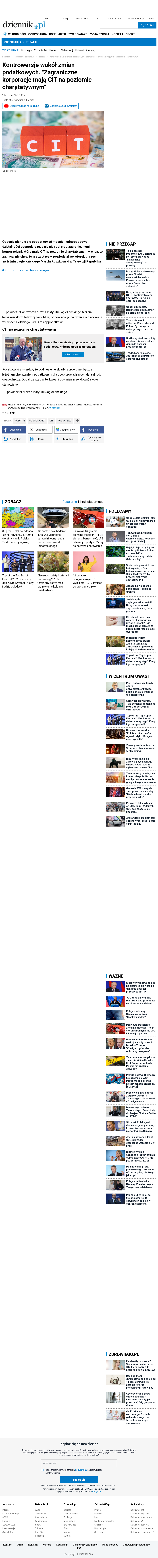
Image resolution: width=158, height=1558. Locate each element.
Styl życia (99, 1532)
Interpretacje (8, 1528)
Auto (37, 1510)
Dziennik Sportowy (85, 50)
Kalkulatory (137, 1504)
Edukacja (68, 1517)
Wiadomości (41, 1521)
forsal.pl (65, 18)
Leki (96, 1517)
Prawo (97, 1510)
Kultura (67, 1536)
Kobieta (67, 1510)
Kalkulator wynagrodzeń (142, 1532)
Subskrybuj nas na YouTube (24, 105)
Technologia (41, 1513)
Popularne (69, 502)
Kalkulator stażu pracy (141, 1517)
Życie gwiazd (70, 1524)
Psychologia (100, 1528)
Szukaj (149, 25)
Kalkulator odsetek (140, 1524)
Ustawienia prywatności (136, 1544)
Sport (38, 1524)
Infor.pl (5, 1510)
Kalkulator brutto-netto (142, 1528)
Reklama (33, 1544)
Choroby (98, 1524)
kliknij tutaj (96, 1491)
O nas (20, 1544)
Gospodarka (12, 42)
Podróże (39, 1532)
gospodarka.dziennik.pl (24, 57)
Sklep (151, 18)
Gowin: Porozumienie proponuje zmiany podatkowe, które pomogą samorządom (70, 344)
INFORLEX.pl (82, 18)
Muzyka (67, 1532)
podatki (42, 57)
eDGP (5, 1517)
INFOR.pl (49, 18)
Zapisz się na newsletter (63, 105)
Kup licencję (54, 408)
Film (66, 1528)
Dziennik (6, 57)
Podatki (31, 42)
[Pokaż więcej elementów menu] (153, 34)
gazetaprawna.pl (136, 18)
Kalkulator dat (137, 1510)
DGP (98, 18)
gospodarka (37, 420)
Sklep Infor (7, 1532)
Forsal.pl (6, 1521)
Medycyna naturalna (104, 1521)
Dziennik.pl (41, 1504)
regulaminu (81, 1470)
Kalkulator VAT (138, 1521)
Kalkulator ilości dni (140, 1513)
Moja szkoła (69, 1521)
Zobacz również (73, 354)
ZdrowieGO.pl (114, 18)
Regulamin (62, 1544)
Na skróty (8, 1504)
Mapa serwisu (110, 1544)
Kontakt (7, 1544)
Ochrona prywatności (85, 1544)
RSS (79, 1548)
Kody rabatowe (71, 1513)
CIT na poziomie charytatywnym (27, 270)
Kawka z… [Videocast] (61, 50)
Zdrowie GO (40, 50)
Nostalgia (26, 50)
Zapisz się (79, 1479)
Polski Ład (64, 420)
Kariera (47, 1544)
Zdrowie (39, 1528)
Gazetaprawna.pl (10, 1513)
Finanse (98, 1513)
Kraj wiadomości (92, 502)
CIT (51, 420)
